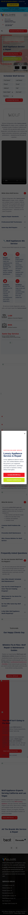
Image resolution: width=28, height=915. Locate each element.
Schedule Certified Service (14, 480)
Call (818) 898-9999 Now (14, 475)
